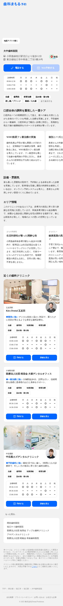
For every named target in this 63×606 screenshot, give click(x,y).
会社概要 (9, 597)
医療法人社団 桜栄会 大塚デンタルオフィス (29, 373)
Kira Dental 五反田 (15, 310)
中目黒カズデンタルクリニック (22, 457)
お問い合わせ (39, 597)
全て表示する (46, 101)
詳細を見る (44, 358)
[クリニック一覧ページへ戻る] (15, 4)
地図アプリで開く (11, 41)
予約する (20, 358)
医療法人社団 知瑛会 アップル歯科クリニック (28, 530)
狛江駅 (26, 589)
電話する (19, 68)
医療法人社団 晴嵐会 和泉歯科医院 (23, 538)
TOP (4, 589)
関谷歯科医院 (13, 523)
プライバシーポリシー (24, 597)
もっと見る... (10, 514)
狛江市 (18, 589)
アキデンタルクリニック (18, 534)
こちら (34, 566)
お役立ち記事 (51, 597)
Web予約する (48, 68)
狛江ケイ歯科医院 (15, 527)
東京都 (10, 589)
